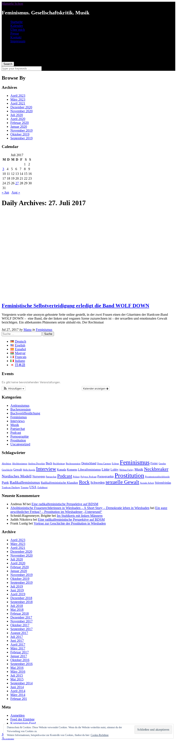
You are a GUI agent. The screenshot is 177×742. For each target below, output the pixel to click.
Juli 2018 (16, 606)
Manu (28, 329)
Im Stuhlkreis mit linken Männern (80, 515)
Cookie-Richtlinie (100, 735)
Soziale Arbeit (147, 483)
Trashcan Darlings (11, 487)
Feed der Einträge (22, 719)
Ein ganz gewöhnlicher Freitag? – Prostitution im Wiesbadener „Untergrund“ (88, 510)
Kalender (16, 26)
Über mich (17, 29)
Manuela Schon (12, 3)
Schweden (97, 482)
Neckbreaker (156, 469)
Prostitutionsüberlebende (157, 477)
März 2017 (17, 648)
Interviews (17, 421)
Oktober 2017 (19, 625)
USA (32, 487)
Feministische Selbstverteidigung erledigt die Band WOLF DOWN (75, 305)
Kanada (61, 469)
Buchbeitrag (59, 463)
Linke (106, 469)
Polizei (76, 477)
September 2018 (21, 602)
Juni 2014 (17, 687)
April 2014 (17, 691)
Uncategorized (20, 444)
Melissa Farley (126, 470)
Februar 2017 (19, 652)
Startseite (16, 22)
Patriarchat (17, 429)
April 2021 (17, 103)
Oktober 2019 (19, 134)
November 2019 (21, 130)
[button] (13, 388)
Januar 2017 (18, 656)
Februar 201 (18, 698)
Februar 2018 (19, 613)
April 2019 (17, 594)
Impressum (17, 41)
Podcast (15, 432)
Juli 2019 (16, 586)
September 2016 (21, 664)
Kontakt (15, 37)
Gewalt (17, 469)
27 (17, 183)
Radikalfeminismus (25, 482)
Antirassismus (19, 405)
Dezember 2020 (21, 107)
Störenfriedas (163, 482)
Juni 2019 (17, 590)
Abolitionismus (19, 463)
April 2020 (17, 119)
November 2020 (21, 111)
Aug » (15, 192)
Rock (84, 482)
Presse (14, 33)
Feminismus (44, 329)
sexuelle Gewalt (122, 482)
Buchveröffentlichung (25, 413)
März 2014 (17, 695)
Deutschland (88, 463)
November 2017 (21, 621)
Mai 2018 (17, 609)
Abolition (6, 463)
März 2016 (17, 671)
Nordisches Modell (17, 476)
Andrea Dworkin (36, 463)
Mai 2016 (17, 668)
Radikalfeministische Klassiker (59, 482)
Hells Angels (29, 470)
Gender (162, 463)
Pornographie (19, 436)
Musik (14, 425)
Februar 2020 (19, 123)
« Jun (5, 192)
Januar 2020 (18, 126)
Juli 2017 (16, 637)
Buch (49, 463)
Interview (46, 469)
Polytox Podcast (88, 477)
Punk (5, 482)
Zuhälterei (42, 487)
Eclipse (115, 463)
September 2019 (21, 138)
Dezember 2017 (21, 617)
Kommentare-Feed (23, 723)
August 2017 (19, 633)
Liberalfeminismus (89, 469)
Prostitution (18, 440)
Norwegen (38, 476)
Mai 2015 (17, 679)
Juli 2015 (16, 675)
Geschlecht (7, 470)
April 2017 (17, 644)
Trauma (24, 487)
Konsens (72, 469)
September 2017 (21, 629)
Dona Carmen (104, 463)
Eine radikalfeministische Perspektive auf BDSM (65, 504)
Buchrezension (20, 409)
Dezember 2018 (21, 598)
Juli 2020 (16, 115)
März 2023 (17, 99)
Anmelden (17, 715)
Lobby (115, 469)
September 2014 (21, 683)
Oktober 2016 (19, 660)
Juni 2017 (17, 640)
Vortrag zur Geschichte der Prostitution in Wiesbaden (70, 523)
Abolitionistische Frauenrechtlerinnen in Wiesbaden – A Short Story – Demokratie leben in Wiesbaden (79, 508)
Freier (154, 463)
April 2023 (17, 95)
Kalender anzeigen (94, 388)
